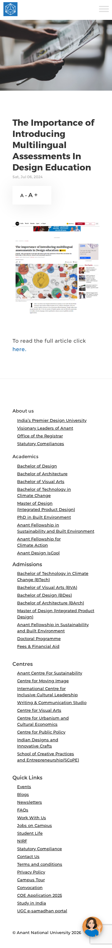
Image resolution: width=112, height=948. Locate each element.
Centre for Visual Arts (39, 710)
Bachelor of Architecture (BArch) (50, 602)
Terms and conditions (39, 864)
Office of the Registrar (40, 435)
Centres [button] (22, 664)
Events (24, 786)
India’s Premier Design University (51, 420)
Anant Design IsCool (38, 552)
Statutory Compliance (39, 848)
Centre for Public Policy (41, 731)
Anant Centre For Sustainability (49, 672)
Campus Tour (31, 879)
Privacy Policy (31, 871)
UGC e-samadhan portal (42, 910)
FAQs (22, 809)
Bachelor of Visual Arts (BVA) (47, 587)
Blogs (23, 794)
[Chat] (92, 927)
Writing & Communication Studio (51, 702)
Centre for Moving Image (43, 680)
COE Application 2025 (39, 895)
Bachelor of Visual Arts (40, 481)
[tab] (56, 396)
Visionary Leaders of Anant (45, 428)
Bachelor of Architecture (42, 473)
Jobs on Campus (34, 825)
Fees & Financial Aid (38, 646)
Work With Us (31, 817)
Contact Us (28, 856)
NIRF (22, 840)
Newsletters (29, 802)
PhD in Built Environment (44, 517)
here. (19, 349)
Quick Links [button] (27, 777)
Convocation (30, 887)
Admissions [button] (27, 564)
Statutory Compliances (40, 443)
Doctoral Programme (39, 638)
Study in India (31, 903)
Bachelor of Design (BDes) (44, 595)
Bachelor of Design (37, 465)
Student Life (30, 833)
